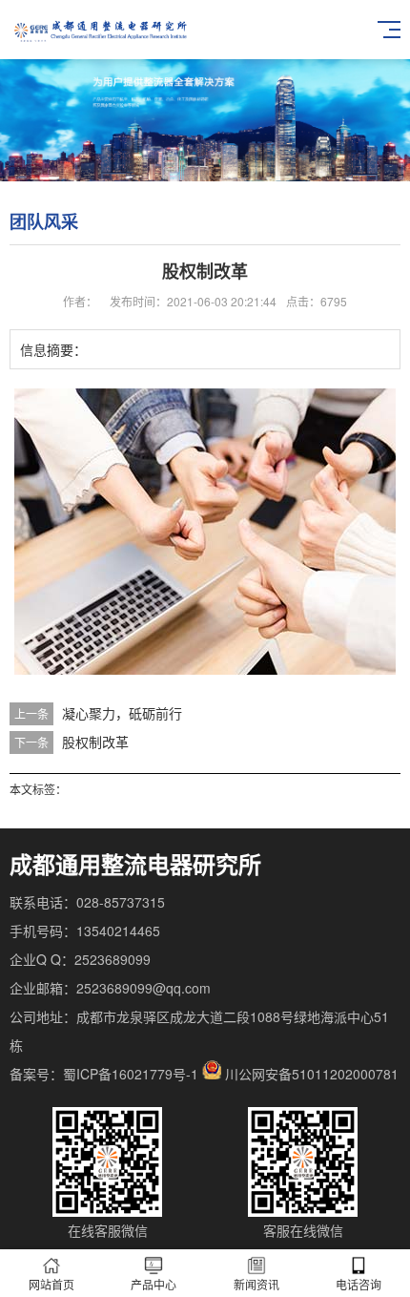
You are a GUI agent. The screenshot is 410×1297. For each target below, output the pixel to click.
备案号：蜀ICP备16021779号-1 (104, 1073)
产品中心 (153, 1284)
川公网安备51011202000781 (312, 1073)
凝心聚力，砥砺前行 (122, 712)
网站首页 (51, 1284)
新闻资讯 (256, 1284)
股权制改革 (95, 741)
